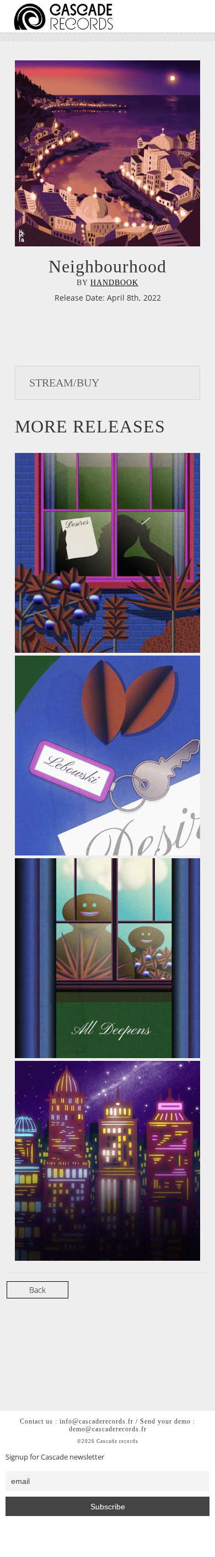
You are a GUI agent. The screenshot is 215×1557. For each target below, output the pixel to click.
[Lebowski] (114, 755)
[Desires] (114, 553)
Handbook (114, 283)
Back (37, 1290)
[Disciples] (114, 1161)
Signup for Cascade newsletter (55, 1457)
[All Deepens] (114, 958)
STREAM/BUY (64, 383)
